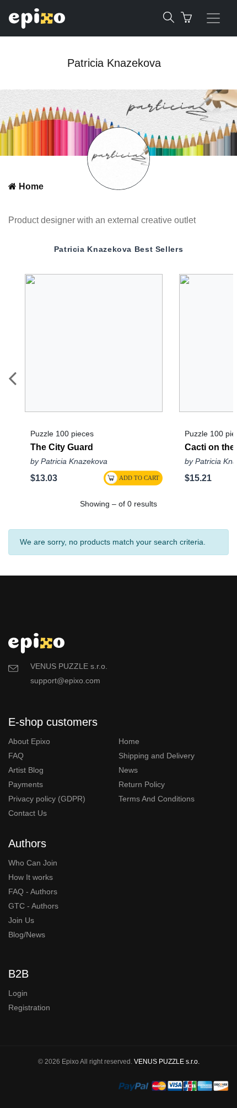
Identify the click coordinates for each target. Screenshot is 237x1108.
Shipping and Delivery (156, 755)
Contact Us (27, 813)
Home (30, 186)
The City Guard (61, 447)
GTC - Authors (33, 905)
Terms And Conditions (156, 798)
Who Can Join (32, 862)
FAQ (16, 755)
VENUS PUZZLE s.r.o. (167, 1061)
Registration (29, 1007)
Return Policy (141, 784)
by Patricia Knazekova (68, 461)
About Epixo (29, 741)
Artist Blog (26, 770)
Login (18, 993)
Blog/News (26, 934)
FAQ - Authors (32, 891)
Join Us (21, 920)
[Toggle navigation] (213, 18)
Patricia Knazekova (114, 63)
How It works (30, 877)
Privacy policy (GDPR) (46, 798)
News (128, 770)
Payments (25, 784)
